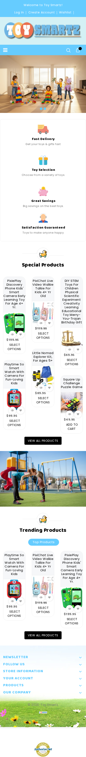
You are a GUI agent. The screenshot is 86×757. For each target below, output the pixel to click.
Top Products (44, 542)
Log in (19, 12)
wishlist (65, 12)
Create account (41, 12)
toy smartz (49, 705)
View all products (43, 441)
